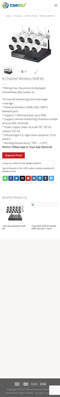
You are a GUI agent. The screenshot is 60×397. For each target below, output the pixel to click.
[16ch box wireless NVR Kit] (15, 213)
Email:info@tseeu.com (16, 287)
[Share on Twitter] (16, 178)
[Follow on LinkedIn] (46, 295)
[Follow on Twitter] (39, 295)
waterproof (48, 168)
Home (8, 15)
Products (18, 15)
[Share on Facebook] (11, 178)
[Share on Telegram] (51, 178)
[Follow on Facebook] (20, 295)
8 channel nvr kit (14, 168)
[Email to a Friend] (22, 178)
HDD (25, 168)
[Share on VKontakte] (34, 178)
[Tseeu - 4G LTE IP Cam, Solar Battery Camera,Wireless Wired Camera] (14, 5)
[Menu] (56, 5)
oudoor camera (35, 168)
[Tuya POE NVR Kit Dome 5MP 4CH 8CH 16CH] (45, 213)
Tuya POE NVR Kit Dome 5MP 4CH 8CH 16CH (44, 227)
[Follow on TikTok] (33, 295)
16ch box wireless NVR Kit (14, 227)
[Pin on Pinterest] (28, 178)
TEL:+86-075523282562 (15, 279)
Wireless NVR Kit (47, 15)
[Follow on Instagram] (26, 295)
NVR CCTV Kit (31, 15)
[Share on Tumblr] (45, 178)
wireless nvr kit (9, 171)
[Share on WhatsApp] (5, 178)
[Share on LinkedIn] (39, 178)
